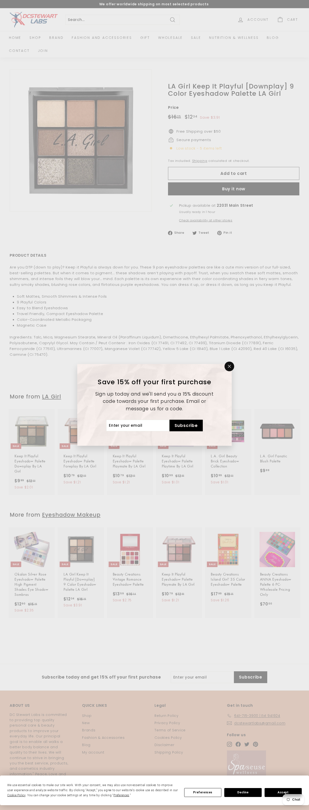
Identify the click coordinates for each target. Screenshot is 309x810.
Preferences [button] (121, 795)
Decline (242, 792)
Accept (283, 792)
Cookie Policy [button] (16, 795)
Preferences (202, 792)
